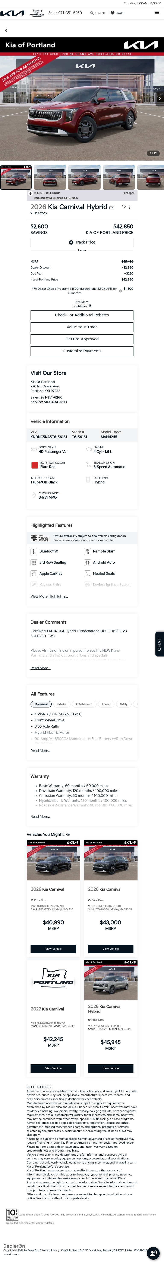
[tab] (41, 704)
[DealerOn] (14, 1246)
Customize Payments (82, 351)
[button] (6, 30)
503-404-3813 (55, 402)
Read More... (41, 668)
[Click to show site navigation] (157, 12)
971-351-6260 (52, 397)
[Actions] (129, 207)
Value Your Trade (82, 327)
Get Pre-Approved (82, 339)
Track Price (85, 242)
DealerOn (33, 1250)
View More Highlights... (49, 597)
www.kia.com (11, 1254)
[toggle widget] (153, 1253)
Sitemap (44, 1250)
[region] (82, 281)
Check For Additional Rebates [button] (82, 315)
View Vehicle (53, 949)
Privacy (55, 1250)
